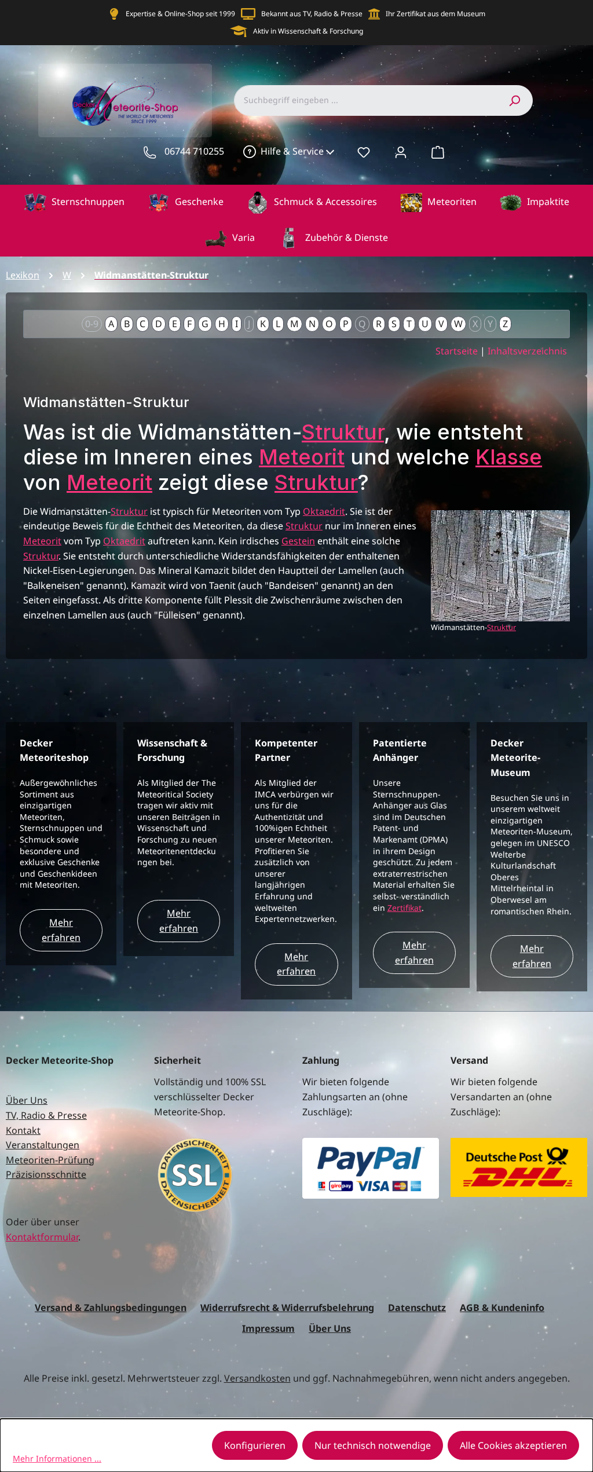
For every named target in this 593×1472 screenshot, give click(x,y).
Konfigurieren (254, 1445)
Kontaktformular (42, 1237)
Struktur (343, 432)
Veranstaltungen (42, 1144)
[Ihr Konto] (400, 151)
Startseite (456, 351)
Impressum (268, 1328)
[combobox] (365, 100)
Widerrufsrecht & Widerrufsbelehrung (287, 1307)
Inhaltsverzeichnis (527, 351)
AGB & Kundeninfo (502, 1307)
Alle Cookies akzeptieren (513, 1445)
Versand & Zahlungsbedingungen (110, 1307)
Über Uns (26, 1100)
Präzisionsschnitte (46, 1174)
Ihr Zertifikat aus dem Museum (435, 14)
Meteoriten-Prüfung (50, 1160)
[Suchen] (514, 100)
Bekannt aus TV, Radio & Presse (312, 14)
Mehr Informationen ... (57, 1458)
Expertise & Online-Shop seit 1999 (180, 14)
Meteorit (302, 457)
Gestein (298, 540)
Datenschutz (417, 1307)
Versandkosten (257, 1378)
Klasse (508, 457)
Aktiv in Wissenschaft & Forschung (308, 31)
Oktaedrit (324, 511)
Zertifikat (404, 907)
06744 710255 (194, 151)
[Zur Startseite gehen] (125, 100)
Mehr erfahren (61, 930)
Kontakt (23, 1130)
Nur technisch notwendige (372, 1445)
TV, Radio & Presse (46, 1115)
